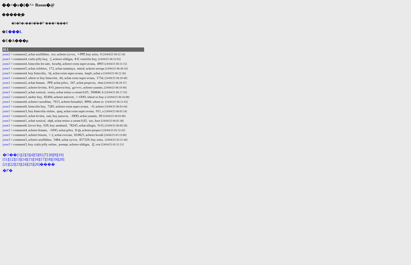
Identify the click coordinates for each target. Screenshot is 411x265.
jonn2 (6, 54)
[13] (18, 159)
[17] (42, 159)
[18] (49, 159)
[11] (6, 159)
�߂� (8, 170)
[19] (55, 159)
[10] (60, 155)
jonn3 (6, 63)
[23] (18, 164)
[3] (27, 155)
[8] (51, 155)
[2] (23, 155)
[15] (30, 159)
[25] (30, 164)
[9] (55, 155)
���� (47, 164)
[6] (40, 155)
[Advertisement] (57, 183)
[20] (61, 159)
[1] (19, 155)
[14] (24, 159)
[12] (12, 159)
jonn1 (6, 59)
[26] (37, 164)
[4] (32, 155)
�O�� (10, 155)
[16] (36, 159)
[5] (36, 155)
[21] (6, 164)
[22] (12, 164)
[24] (24, 164)
